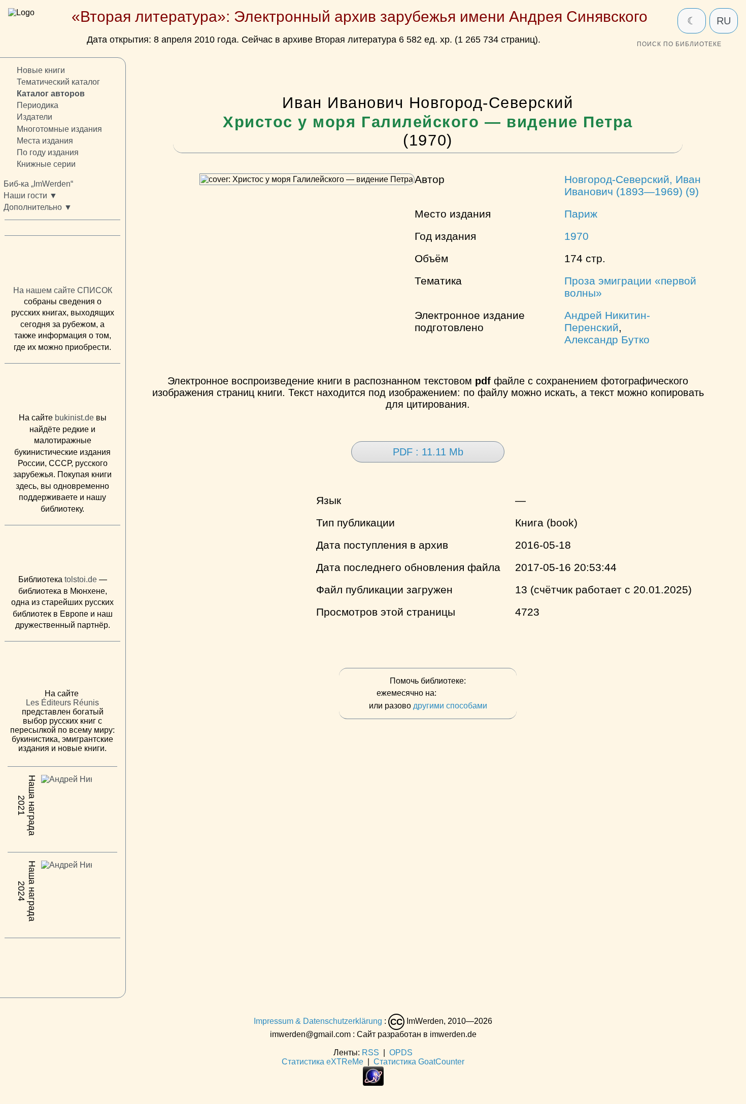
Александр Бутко (607, 339)
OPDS (401, 1052)
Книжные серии (46, 164)
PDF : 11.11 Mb (428, 451)
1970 (576, 236)
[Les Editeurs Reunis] (62, 668)
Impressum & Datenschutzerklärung (318, 1021)
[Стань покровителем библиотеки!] (458, 693)
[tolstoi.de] (62, 552)
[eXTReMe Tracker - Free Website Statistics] (373, 1083)
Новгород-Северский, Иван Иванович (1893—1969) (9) (632, 185)
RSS (370, 1052)
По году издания (48, 152)
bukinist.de (74, 417)
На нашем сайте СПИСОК (62, 290)
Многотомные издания (59, 128)
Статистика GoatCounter (419, 1061)
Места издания (45, 140)
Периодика (37, 105)
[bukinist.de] (62, 390)
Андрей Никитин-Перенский (607, 321)
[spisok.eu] (62, 262)
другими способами (450, 705)
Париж (580, 214)
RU (724, 20)
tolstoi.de (80, 579)
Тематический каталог (58, 82)
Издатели (34, 117)
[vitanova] (62, 965)
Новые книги (41, 70)
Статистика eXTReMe (322, 1061)
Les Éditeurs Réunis (62, 702)
